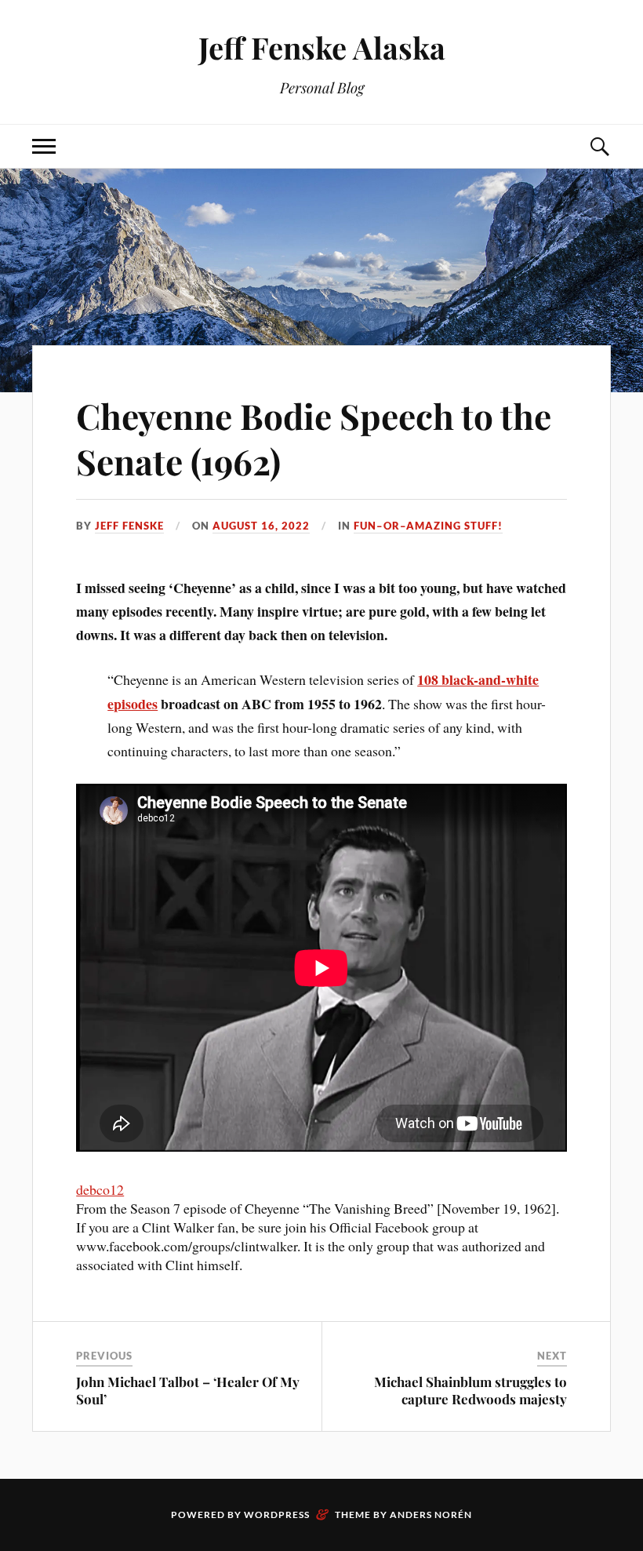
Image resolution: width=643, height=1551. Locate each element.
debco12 (100, 1189)
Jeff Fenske (129, 525)
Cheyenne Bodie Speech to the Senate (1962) (313, 437)
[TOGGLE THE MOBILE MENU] (44, 146)
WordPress (277, 1514)
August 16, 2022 (261, 525)
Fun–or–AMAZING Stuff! (428, 525)
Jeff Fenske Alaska (321, 47)
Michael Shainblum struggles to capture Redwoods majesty (470, 1390)
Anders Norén (431, 1514)
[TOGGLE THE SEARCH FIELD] (599, 146)
